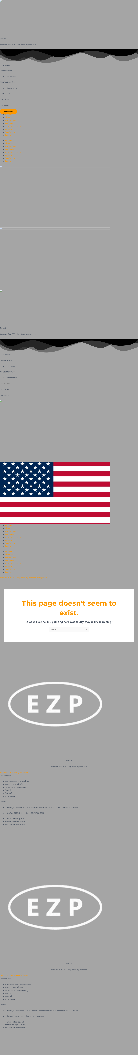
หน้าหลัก (8, 114)
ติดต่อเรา (8, 135)
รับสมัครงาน (10, 132)
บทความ (8, 129)
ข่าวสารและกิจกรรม (13, 126)
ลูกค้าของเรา (10, 123)
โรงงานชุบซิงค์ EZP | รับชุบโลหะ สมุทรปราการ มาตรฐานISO (23, 578)
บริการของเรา (10, 120)
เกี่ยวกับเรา (9, 117)
